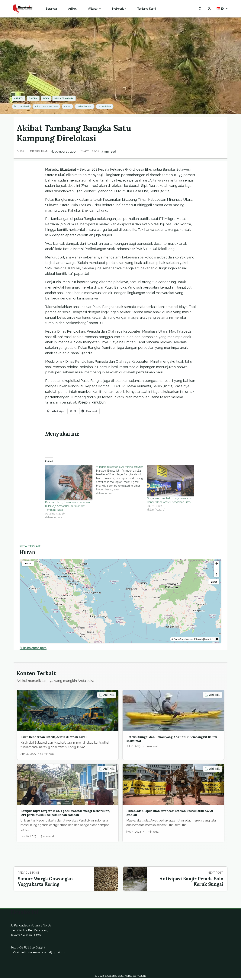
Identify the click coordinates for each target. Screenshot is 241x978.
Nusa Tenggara (64, 98)
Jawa (46, 98)
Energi (33, 98)
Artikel (18, 98)
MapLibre (209, 639)
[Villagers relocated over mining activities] (121, 480)
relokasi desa (104, 106)
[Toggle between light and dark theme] (209, 9)
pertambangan (84, 106)
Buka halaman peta (33, 648)
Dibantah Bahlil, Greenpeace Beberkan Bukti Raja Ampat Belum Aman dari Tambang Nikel (67, 506)
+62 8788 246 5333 (31, 947)
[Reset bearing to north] (216, 574)
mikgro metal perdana (46, 106)
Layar (214, 581)
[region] (120, 601)
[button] (222, 9)
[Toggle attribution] (217, 639)
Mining (67, 106)
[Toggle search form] (200, 9)
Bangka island (21, 106)
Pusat (28, 563)
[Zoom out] (216, 569)
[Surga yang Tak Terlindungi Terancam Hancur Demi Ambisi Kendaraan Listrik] (170, 480)
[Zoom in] (216, 563)
